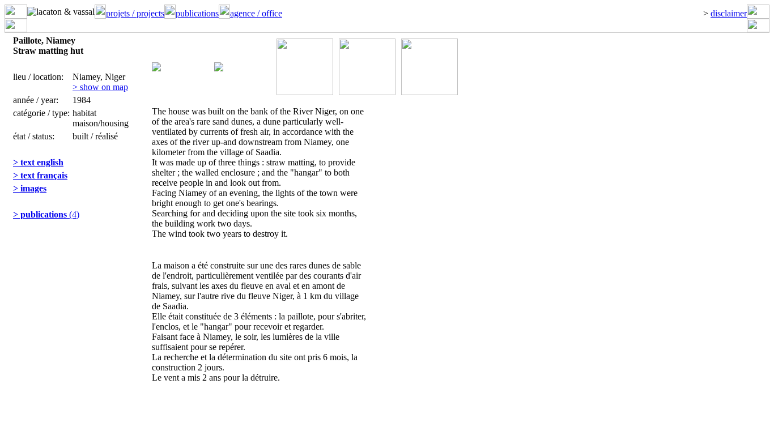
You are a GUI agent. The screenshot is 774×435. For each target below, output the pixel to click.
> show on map (100, 87)
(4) (46, 214)
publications (197, 13)
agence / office (256, 13)
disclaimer (729, 13)
